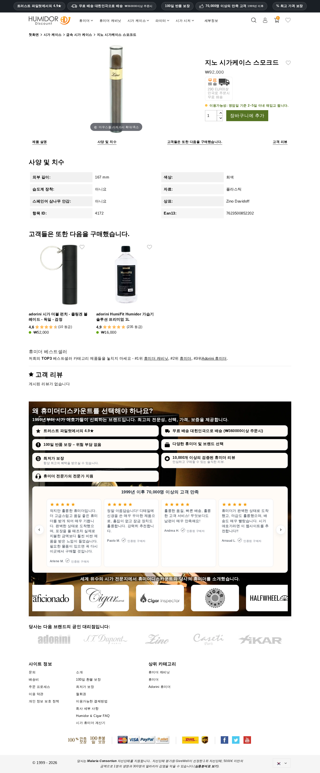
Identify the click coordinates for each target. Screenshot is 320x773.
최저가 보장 (54, 458)
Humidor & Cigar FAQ (93, 716)
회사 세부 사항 (87, 708)
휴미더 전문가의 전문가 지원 (69, 476)
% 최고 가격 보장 (289, 6)
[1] (105, 327)
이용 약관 (36, 694)
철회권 (81, 694)
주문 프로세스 (39, 687)
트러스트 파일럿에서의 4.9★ (39, 6)
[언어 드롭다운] (281, 762)
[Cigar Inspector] (160, 598)
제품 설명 (39, 142)
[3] (39, 327)
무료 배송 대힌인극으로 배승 (115, 6)
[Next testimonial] (281, 529)
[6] (46, 327)
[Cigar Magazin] (215, 598)
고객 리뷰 (280, 142)
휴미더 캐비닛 (156, 358)
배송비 (34, 679)
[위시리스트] (288, 22)
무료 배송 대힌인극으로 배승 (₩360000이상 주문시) (217, 431)
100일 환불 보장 (88, 679)
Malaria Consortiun (101, 761)
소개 (79, 672)
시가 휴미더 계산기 (90, 723)
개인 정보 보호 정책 (44, 701)
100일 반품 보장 (177, 6)
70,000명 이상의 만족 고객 (235, 6)
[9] (53, 327)
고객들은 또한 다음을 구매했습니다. (194, 142)
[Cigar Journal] (105, 598)
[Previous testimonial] (39, 529)
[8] (51, 327)
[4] (42, 327)
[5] (123, 327)
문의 (32, 672)
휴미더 (186, 358)
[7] (48, 327)
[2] (37, 327)
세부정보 (211, 21)
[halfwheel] (270, 598)
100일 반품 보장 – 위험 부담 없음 (73, 444)
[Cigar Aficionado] (50, 598)
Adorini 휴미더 (214, 358)
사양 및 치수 (107, 142)
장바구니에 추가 (247, 115)
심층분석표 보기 (206, 766)
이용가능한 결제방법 (92, 701)
